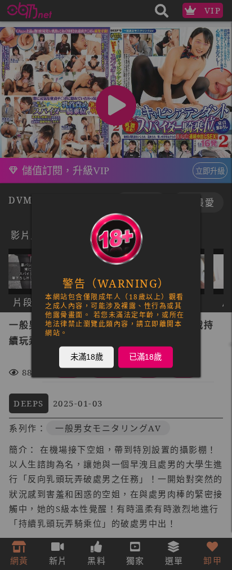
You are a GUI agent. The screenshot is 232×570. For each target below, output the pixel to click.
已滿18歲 (145, 356)
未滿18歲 (86, 356)
